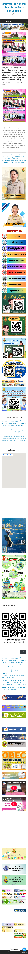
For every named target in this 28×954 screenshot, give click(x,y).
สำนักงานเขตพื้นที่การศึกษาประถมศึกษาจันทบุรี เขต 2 (14, 7)
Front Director (16, 82)
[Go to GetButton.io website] (24, 952)
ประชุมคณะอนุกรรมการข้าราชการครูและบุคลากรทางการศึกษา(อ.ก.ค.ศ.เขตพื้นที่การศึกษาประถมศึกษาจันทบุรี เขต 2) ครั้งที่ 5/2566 (14, 156)
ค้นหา (3, 648)
